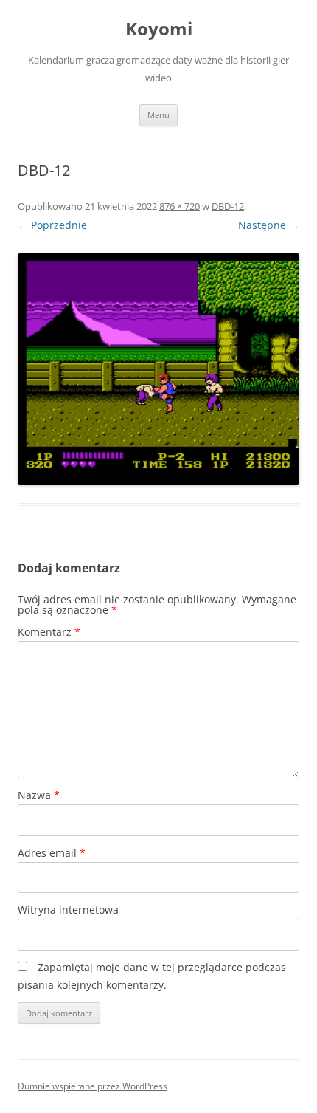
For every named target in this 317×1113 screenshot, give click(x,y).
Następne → (268, 225)
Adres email (52, 853)
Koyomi (158, 29)
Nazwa (39, 795)
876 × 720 (179, 206)
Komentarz (49, 632)
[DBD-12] (158, 369)
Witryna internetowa (68, 910)
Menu (158, 114)
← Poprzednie (52, 225)
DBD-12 (228, 206)
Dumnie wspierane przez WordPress (92, 1086)
